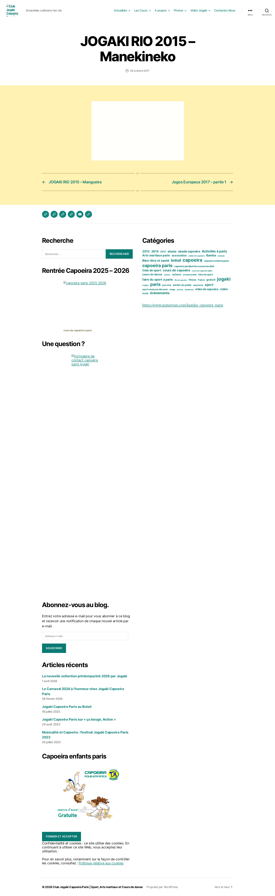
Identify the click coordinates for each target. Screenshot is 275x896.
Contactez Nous (224, 10)
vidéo (224, 289)
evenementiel (190, 274)
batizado (221, 256)
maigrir (145, 285)
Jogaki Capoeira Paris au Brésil (67, 707)
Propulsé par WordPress (162, 887)
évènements (159, 293)
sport (209, 285)
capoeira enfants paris (216, 260)
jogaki (223, 279)
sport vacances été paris (155, 289)
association (179, 255)
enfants (176, 274)
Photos (178, 10)
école (145, 293)
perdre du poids (182, 285)
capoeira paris (157, 265)
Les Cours (141, 10)
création (167, 275)
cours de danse (152, 274)
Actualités (120, 10)
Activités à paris (214, 251)
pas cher (166, 285)
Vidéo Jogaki (198, 10)
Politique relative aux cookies (101, 863)
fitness (192, 279)
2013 (146, 251)
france (201, 279)
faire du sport (205, 274)
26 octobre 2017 (139, 70)
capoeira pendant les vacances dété (194, 266)
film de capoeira (181, 280)
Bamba (211, 255)
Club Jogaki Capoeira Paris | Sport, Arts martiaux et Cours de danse (98, 887)
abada (172, 251)
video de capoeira (206, 289)
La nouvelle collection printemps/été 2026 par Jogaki (84, 676)
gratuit (210, 279)
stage (172, 289)
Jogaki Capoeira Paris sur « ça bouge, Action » (79, 719)
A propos (161, 10)
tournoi (180, 289)
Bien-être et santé (155, 260)
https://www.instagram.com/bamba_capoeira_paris (182, 305)
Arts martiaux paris (156, 255)
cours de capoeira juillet (202, 271)
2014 (155, 251)
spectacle (198, 285)
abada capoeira (189, 251)
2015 (163, 251)
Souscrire (54, 648)
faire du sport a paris (157, 279)
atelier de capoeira (196, 256)
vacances (189, 289)
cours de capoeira (176, 270)
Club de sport (151, 270)
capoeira (192, 260)
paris (155, 284)
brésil (176, 260)
